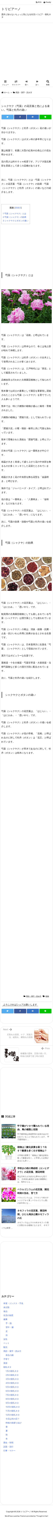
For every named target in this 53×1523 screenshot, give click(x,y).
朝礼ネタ (7, 1367)
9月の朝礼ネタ (12, 1403)
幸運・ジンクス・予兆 (13, 1303)
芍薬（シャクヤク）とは (14, 213)
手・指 (9, 1323)
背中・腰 (10, 1327)
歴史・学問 (8, 1442)
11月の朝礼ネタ (13, 1411)
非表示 (18, 208)
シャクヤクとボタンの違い (15, 220)
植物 (47, 996)
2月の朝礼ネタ (12, 1375)
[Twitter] (8, 117)
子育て (6, 1359)
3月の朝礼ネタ (12, 1379)
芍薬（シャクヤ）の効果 (14, 217)
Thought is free (41, 1516)
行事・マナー (9, 1450)
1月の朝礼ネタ (12, 1371)
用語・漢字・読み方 (24, 92)
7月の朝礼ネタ (12, 1395)
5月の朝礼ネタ (12, 1387)
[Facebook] (20, 117)
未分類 (6, 1307)
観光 (5, 1347)
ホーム (6, 92)
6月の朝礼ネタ (12, 1391)
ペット (6, 1343)
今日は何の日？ (13, 1419)
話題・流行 (8, 1446)
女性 (5, 1339)
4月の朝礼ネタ (12, 1383)
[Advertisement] (26, 51)
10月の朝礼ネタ (13, 1407)
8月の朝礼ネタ (12, 1399)
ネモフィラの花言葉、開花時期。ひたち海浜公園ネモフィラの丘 (33, 1214)
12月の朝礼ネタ (13, 1415)
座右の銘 (10, 1355)
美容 (5, 1363)
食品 (5, 1311)
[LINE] (45, 117)
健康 (5, 1319)
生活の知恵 (8, 1315)
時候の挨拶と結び (13, 1422)
